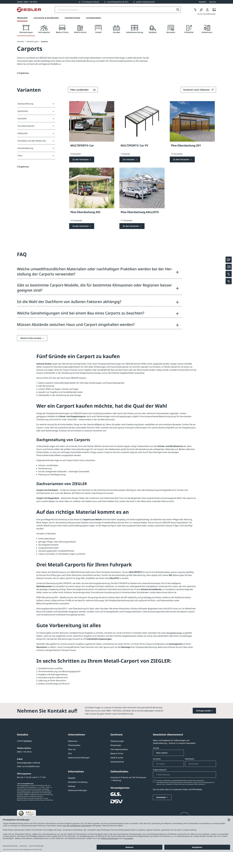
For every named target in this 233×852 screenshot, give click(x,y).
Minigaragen (115, 745)
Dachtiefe (22, 118)
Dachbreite (23, 111)
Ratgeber (71, 778)
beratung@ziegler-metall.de (28, 762)
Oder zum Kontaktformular (28, 766)
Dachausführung (25, 103)
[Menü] (34, 811)
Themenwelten (74, 745)
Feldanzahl (22, 133)
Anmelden (161, 797)
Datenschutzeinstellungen (79, 757)
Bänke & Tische (116, 753)
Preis (20, 155)
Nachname (189, 759)
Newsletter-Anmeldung (77, 782)
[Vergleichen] (195, 10)
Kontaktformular (174, 633)
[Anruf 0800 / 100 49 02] (228, 274)
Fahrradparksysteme (119, 749)
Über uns (72, 749)
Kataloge (71, 786)
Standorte (27, 741)
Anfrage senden (203, 710)
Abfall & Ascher (116, 757)
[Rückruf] (228, 281)
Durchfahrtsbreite (26, 126)
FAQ (70, 753)
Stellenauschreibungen (77, 790)
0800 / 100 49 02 (24, 752)
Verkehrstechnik (117, 761)
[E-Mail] (228, 267)
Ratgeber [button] (202, 2)
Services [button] (212, 2)
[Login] (207, 10)
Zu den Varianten (81, 159)
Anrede (156, 748)
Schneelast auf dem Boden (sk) (32, 140)
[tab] (26, 29)
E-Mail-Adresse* (159, 770)
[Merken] (201, 10)
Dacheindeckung (25, 148)
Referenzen (72, 741)
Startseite (20, 41)
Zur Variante (129, 159)
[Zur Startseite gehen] (29, 9)
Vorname (157, 759)
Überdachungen (117, 741)
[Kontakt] (228, 259)
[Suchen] (178, 10)
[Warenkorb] (213, 10)
